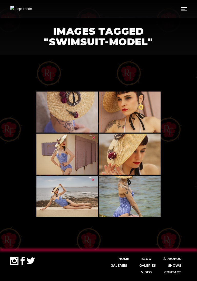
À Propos (172, 259)
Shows (174, 265)
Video (146, 272)
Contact (172, 272)
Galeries (119, 265)
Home (124, 259)
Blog (146, 259)
